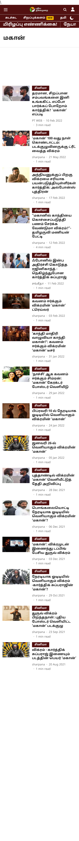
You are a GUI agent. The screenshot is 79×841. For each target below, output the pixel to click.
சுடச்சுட (11, 18)
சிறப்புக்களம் (34, 18)
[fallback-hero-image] (17, 106)
